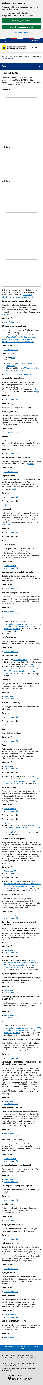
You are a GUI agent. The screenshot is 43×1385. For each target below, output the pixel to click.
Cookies (4, 1357)
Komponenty (22, 56)
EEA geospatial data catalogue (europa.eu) (22, 369)
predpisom (6, 524)
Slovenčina (33, 41)
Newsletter (29, 1355)
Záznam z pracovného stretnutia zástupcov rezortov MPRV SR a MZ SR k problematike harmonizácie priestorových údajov (22, 884)
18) (30, 980)
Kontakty (5, 1355)
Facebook (13, 1355)
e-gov (6, 41)
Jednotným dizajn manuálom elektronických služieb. (19, 1364)
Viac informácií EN (11, 322)
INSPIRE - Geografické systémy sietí (19, 374)
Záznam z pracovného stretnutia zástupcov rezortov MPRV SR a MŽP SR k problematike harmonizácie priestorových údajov (22, 625)
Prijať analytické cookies (21, 20)
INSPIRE (12, 56)
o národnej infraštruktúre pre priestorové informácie (18, 295)
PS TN (6, 505)
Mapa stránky (13, 1357)
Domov (4, 56)
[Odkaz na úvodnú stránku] (15, 47)
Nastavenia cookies (21, 33)
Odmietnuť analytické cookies (21, 27)
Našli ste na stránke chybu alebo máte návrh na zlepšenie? (21, 1347)
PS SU (6, 725)
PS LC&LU (8, 633)
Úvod (4, 66)
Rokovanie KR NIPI (20, 659)
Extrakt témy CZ (10, 565)
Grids (13, 358)
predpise (14, 489)
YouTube (21, 1355)
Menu (34, 47)
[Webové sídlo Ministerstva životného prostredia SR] (21, 1378)
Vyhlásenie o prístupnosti (28, 1357)
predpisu (5, 314)
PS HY (6, 540)
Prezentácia (28, 664)
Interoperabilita (35, 56)
